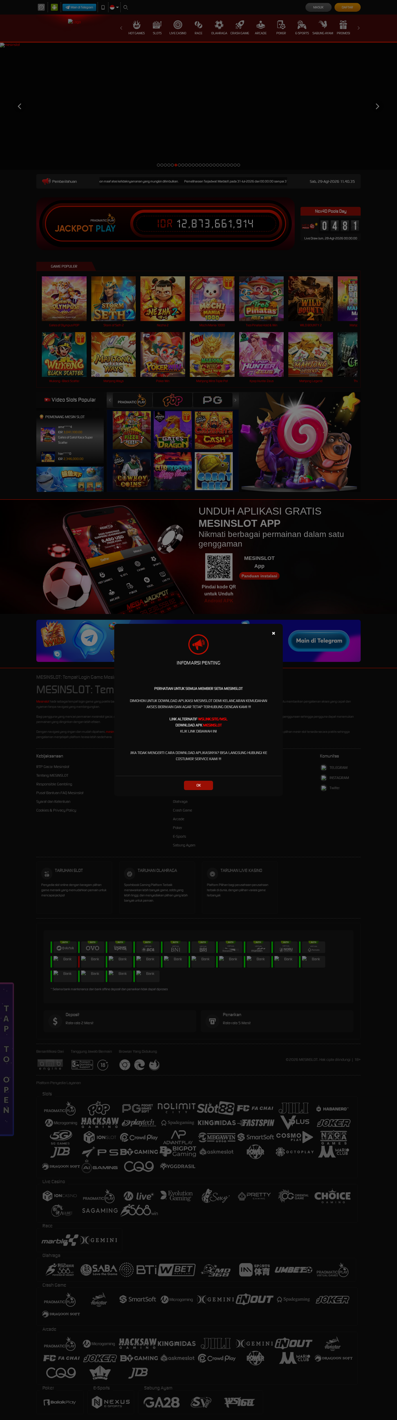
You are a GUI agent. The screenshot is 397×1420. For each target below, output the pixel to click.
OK (198, 785)
